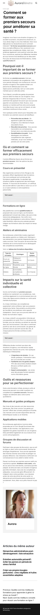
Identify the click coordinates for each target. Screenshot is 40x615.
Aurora (12, 524)
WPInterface (6, 610)
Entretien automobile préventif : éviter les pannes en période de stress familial (17, 562)
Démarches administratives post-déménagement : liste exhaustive (18, 552)
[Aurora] (20, 504)
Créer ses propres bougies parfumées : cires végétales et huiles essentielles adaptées (20, 572)
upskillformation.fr (9, 61)
